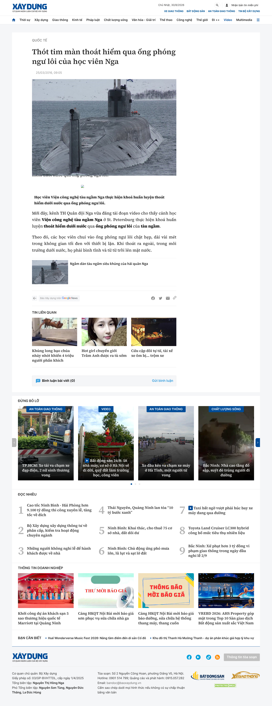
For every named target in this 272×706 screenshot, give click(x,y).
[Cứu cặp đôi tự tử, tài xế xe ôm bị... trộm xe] (153, 332)
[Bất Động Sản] (208, 676)
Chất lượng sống (116, 20)
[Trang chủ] (13, 20)
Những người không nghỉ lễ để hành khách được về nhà (59, 551)
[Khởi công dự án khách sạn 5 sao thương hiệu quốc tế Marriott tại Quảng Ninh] (46, 590)
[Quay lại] (34, 298)
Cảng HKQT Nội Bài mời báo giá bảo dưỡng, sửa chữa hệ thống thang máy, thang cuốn (166, 618)
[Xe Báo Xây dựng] (245, 675)
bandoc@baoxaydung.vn (124, 683)
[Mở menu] (258, 20)
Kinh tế (77, 20)
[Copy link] (174, 298)
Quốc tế (39, 40)
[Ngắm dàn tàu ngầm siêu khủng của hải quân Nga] (50, 272)
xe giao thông (173, 11)
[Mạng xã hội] (208, 657)
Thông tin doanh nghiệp (40, 568)
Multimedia (244, 20)
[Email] (168, 298)
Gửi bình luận (162, 381)
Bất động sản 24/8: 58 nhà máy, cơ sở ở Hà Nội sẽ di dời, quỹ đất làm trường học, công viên (106, 467)
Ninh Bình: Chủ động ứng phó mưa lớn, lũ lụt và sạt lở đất (138, 551)
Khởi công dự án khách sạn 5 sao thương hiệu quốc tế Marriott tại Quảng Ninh (43, 618)
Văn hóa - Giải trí (143, 20)
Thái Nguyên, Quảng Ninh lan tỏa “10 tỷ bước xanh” (140, 510)
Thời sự (24, 20)
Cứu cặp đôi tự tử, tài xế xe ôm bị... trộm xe (152, 353)
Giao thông (60, 20)
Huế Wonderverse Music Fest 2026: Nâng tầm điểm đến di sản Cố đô (97, 638)
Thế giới (202, 20)
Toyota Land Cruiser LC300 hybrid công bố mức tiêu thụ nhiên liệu (218, 530)
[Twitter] (160, 298)
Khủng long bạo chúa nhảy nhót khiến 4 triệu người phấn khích (53, 355)
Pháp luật (93, 20)
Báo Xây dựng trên (50, 298)
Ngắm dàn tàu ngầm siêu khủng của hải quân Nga (109, 263)
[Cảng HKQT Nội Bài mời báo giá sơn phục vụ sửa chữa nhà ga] (106, 590)
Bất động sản (196, 11)
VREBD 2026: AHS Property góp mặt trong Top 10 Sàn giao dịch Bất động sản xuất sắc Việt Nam (226, 618)
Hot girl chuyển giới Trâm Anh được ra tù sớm (104, 353)
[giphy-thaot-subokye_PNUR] (104, 187)
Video (228, 20)
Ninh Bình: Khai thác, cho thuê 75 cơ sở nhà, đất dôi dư (140, 530)
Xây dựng (41, 20)
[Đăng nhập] (227, 5)
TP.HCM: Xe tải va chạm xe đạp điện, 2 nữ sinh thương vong (46, 470)
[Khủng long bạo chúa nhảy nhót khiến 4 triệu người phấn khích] (54, 332)
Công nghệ (184, 20)
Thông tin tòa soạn (242, 657)
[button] (131, 484)
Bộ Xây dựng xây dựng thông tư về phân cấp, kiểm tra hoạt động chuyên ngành (57, 530)
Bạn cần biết (29, 638)
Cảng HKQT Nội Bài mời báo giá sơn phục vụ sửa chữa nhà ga (106, 616)
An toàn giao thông (221, 11)
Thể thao (166, 20)
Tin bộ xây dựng (249, 11)
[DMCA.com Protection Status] (225, 685)
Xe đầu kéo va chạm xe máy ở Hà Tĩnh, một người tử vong (166, 470)
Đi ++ (216, 20)
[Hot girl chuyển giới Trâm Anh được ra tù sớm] (104, 332)
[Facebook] (153, 298)
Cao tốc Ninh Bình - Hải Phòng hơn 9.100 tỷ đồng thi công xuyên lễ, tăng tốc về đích (59, 510)
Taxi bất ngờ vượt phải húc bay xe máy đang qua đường (220, 510)
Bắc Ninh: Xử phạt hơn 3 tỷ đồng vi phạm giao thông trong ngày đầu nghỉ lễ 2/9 (219, 551)
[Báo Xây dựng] (29, 7)
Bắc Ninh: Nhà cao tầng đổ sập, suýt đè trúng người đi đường (226, 470)
